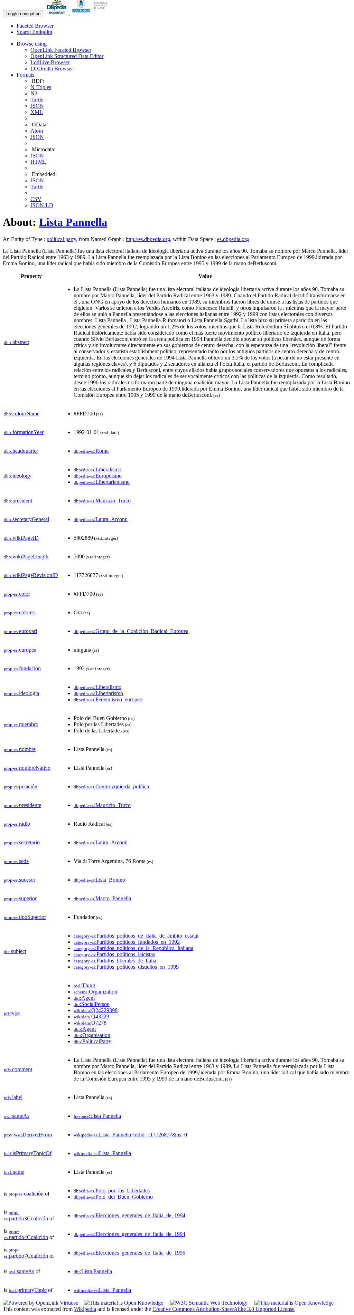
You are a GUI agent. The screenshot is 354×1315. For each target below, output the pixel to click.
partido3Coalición (26, 1215)
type (12, 1013)
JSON (37, 106)
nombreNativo (27, 768)
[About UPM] (91, 13)
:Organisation (92, 1035)
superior (20, 898)
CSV (35, 199)
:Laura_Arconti (101, 519)
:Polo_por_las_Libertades (112, 1190)
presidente (22, 805)
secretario (22, 842)
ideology (17, 476)
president (18, 500)
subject (15, 951)
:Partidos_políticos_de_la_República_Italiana (133, 948)
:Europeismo (98, 476)
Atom (36, 131)
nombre (20, 749)
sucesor (19, 880)
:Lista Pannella (97, 1116)
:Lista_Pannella (102, 1153)
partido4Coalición (26, 1234)
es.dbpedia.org (233, 239)
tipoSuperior (25, 917)
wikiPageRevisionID (31, 575)
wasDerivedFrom (28, 1135)
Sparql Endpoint (34, 32)
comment (18, 1069)
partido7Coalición (26, 1253)
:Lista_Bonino (99, 880)
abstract (16, 342)
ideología (21, 693)
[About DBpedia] (57, 13)
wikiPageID (21, 538)
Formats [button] (25, 75)
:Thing (84, 985)
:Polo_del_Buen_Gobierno (113, 1197)
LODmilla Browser (51, 68)
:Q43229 (91, 1016)
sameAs (16, 1116)
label (13, 1097)
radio (17, 824)
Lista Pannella (73, 222)
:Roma (91, 451)
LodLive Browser (49, 62)
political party (61, 239)
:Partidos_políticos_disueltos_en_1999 (126, 967)
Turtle (36, 100)
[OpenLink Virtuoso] (40, 1303)
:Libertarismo (98, 693)
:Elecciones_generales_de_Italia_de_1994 (129, 1215)
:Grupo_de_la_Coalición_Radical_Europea (131, 631)
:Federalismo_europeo (108, 699)
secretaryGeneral (26, 519)
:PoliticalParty (92, 1041)
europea (20, 650)
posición (20, 786)
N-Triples (40, 87)
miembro (21, 724)
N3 (33, 93)
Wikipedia (85, 1309)
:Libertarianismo (102, 482)
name (14, 1172)
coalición (26, 1194)
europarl (20, 631)
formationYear (24, 432)
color (17, 594)
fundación (22, 668)
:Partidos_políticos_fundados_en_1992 (127, 942)
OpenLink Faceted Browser (60, 50)
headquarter (21, 451)
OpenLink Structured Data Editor (66, 56)
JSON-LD (41, 205)
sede (16, 861)
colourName (21, 413)
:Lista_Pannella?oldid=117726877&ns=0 (130, 1135)
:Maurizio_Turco (102, 500)
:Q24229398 (96, 1010)
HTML (38, 162)
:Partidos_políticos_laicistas (114, 954)
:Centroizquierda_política (111, 786)
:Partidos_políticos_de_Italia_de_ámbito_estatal (136, 936)
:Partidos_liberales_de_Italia (115, 960)
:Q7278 (90, 1023)
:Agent (84, 998)
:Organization (95, 992)
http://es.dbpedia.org (148, 239)
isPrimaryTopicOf (28, 1153)
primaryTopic (28, 1290)
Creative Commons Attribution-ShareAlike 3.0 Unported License (223, 1309)
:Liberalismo (97, 469)
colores (19, 612)
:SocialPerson (92, 1004)
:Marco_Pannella (102, 898)
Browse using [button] (32, 44)
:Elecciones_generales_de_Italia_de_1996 (129, 1253)
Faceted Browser (35, 26)
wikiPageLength (26, 556)
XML (36, 112)
